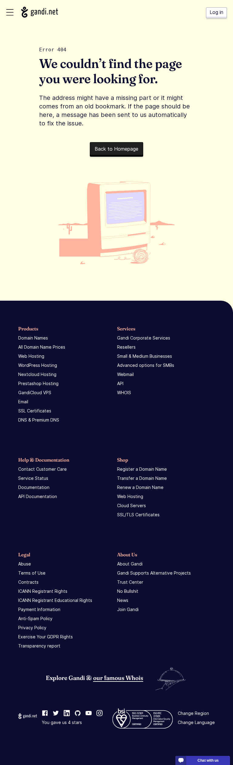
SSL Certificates (34, 410)
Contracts (28, 582)
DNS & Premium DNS (38, 419)
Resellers (126, 347)
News (122, 600)
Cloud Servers (131, 505)
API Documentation (37, 496)
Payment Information (39, 609)
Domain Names (33, 337)
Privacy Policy (32, 627)
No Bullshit (127, 591)
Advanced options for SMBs (145, 365)
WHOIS (124, 392)
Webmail (125, 374)
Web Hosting (31, 356)
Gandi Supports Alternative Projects (154, 572)
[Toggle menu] (10, 12)
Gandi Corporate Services (143, 337)
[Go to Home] (39, 12)
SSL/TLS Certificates (138, 514)
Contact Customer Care (42, 469)
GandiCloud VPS (34, 392)
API (120, 383)
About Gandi (130, 563)
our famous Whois (118, 677)
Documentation (33, 487)
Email (23, 401)
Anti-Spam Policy (35, 618)
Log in (216, 12)
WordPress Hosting (37, 365)
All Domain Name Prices (41, 347)
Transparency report (39, 645)
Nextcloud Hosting (37, 374)
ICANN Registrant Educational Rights (55, 600)
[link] (45, 713)
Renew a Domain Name (140, 487)
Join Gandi (128, 609)
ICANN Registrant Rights (42, 591)
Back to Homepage (116, 149)
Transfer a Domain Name (142, 478)
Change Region (193, 713)
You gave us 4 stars (62, 722)
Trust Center (130, 582)
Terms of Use (32, 572)
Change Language (196, 722)
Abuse (24, 563)
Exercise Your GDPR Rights (45, 636)
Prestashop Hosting (38, 383)
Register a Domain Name (142, 469)
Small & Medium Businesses (144, 356)
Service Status (33, 478)
